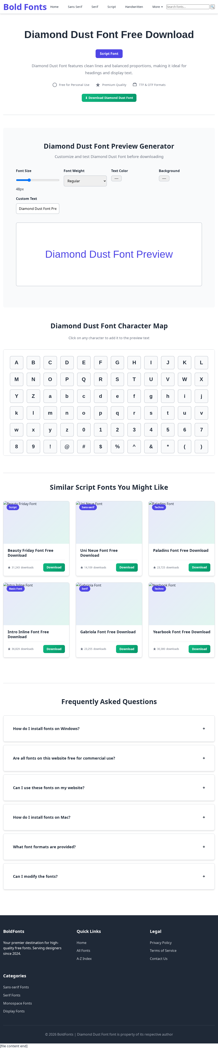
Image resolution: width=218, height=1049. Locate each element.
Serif (95, 7)
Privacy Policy (161, 942)
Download (54, 567)
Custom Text (26, 198)
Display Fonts (14, 1011)
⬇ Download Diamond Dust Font (109, 98)
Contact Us (159, 958)
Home (54, 7)
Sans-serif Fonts (16, 987)
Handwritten (134, 7)
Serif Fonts (11, 995)
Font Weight (74, 170)
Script (112, 7)
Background (169, 170)
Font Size (23, 170)
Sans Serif (75, 7)
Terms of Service (163, 950)
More (157, 7)
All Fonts (83, 950)
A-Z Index (84, 958)
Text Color (119, 170)
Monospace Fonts (17, 1003)
